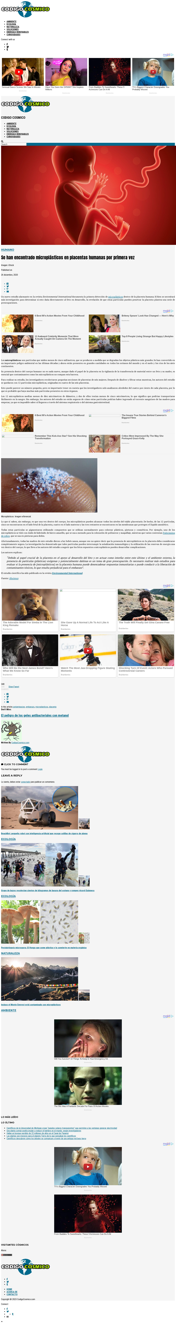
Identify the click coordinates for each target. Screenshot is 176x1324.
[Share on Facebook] (91, 283)
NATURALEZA (13, 26)
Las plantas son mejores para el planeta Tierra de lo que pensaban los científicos (41, 1136)
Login (40, 769)
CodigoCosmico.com (20, 742)
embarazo (30, 707)
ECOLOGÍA (11, 24)
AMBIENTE (11, 21)
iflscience (13, 578)
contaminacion (19, 707)
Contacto (12, 1294)
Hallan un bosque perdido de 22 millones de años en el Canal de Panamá (37, 1133)
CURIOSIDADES (13, 34)
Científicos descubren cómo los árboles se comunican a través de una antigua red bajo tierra (46, 1138)
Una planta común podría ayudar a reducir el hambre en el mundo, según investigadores (44, 1130)
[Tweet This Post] (91, 286)
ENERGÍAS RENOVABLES (18, 32)
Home (9, 1289)
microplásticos (115, 296)
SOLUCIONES (13, 29)
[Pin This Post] (91, 289)
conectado (25, 782)
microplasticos (41, 707)
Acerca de (12, 1292)
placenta (52, 707)
